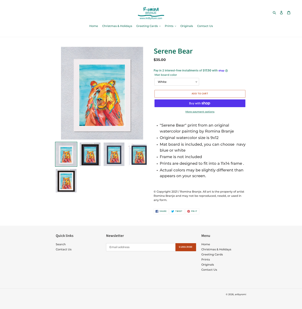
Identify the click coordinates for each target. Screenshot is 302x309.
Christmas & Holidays (216, 249)
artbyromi (240, 294)
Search (61, 244)
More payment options (199, 111)
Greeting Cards (212, 254)
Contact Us (63, 249)
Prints (205, 259)
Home (205, 244)
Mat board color (165, 75)
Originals (207, 264)
